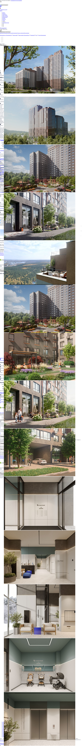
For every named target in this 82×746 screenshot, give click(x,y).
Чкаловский (32, 35)
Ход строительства (3, 412)
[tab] (3, 214)
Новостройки (4, 14)
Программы (2, 178)
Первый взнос (2, 184)
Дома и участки (5, 16)
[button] (2, 33)
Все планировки (3, 173)
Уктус (36, 35)
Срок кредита (2, 194)
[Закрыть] (1, 1)
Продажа (4, 13)
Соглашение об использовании (16, 0)
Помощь (3, 732)
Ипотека (3, 18)
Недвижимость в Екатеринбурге (6, 35)
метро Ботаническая (42, 35)
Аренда (3, 12)
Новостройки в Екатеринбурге (23, 35)
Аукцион (3, 725)
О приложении (2, 744)
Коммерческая (4, 17)
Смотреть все (2, 208)
